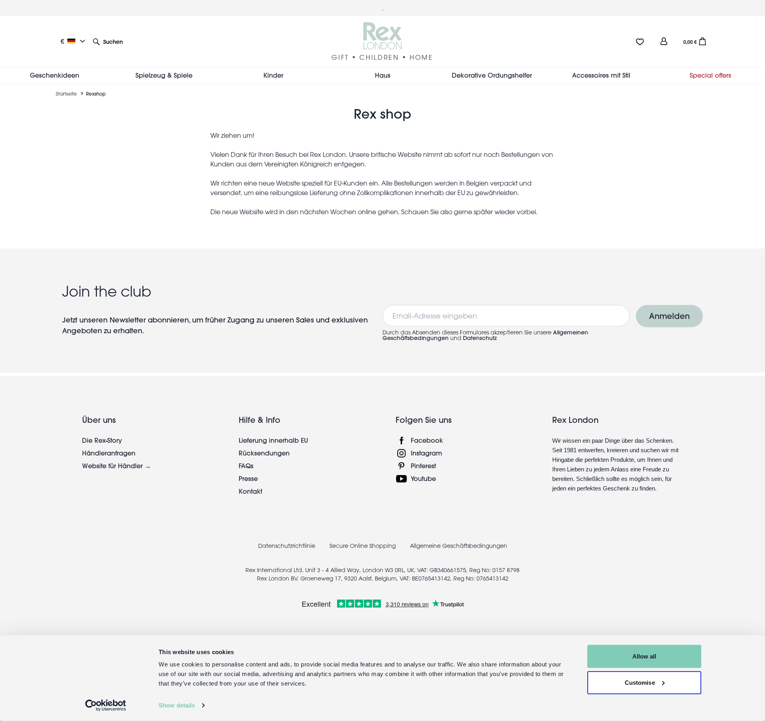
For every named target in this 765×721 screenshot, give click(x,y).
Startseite (66, 93)
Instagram (426, 453)
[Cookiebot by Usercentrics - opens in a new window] (106, 705)
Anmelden (669, 316)
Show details (177, 705)
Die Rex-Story (102, 440)
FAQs (246, 465)
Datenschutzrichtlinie (286, 545)
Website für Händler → (116, 465)
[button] (108, 41)
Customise (640, 682)
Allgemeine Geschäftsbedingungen (458, 545)
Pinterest (423, 465)
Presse (248, 478)
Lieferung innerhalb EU (273, 440)
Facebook (427, 440)
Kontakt (250, 491)
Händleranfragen (108, 453)
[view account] (664, 41)
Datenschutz (480, 338)
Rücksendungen (264, 453)
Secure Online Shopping (363, 545)
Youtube (423, 478)
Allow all (644, 656)
